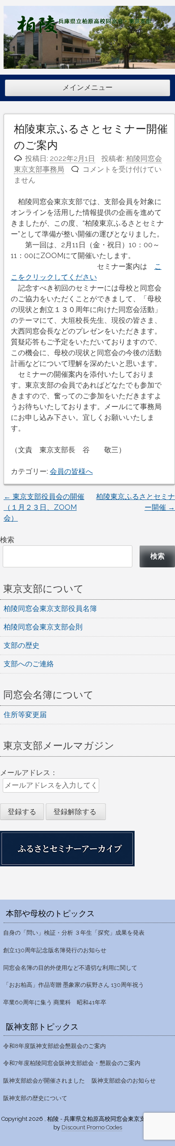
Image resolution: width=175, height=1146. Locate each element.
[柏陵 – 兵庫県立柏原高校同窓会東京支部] (84, 31)
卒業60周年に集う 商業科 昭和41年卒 (54, 1002)
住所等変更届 (25, 714)
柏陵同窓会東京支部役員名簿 (50, 608)
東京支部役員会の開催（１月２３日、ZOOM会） (44, 507)
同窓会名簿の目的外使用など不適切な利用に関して (70, 967)
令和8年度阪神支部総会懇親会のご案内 (54, 1046)
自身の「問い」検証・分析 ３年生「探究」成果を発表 (73, 932)
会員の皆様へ (71, 471)
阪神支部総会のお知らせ (124, 1080)
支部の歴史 (21, 645)
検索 (7, 539)
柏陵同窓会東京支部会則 (43, 627)
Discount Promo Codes (91, 1127)
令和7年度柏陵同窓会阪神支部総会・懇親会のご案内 (71, 1063)
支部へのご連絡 (29, 664)
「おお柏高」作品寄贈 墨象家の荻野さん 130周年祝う (73, 984)
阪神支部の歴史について (35, 1098)
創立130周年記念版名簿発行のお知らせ (54, 950)
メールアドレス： (28, 772)
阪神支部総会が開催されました (44, 1080)
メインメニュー (87, 87)
